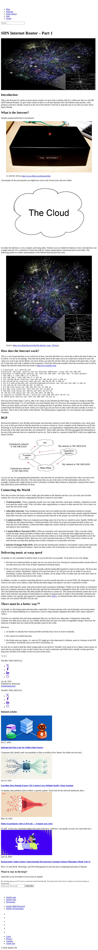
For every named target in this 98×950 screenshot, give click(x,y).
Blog (8, 9)
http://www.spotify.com (46, 365)
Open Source (11, 14)
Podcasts (9, 12)
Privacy (9, 939)
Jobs (8, 16)
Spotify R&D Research (15, 906)
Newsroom (10, 902)
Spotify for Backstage (15, 908)
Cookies (9, 941)
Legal (8, 936)
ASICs (54, 596)
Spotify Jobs (11, 900)
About (8, 18)
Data (3, 686)
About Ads (10, 943)
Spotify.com (11, 897)
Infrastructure (10, 686)
